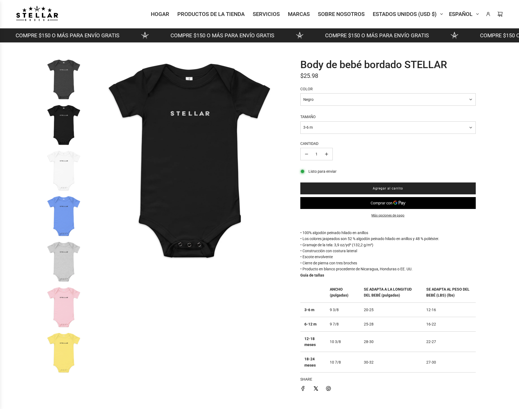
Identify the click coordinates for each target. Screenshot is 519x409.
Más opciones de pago (387, 215)
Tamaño (308, 117)
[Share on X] (316, 389)
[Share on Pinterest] (328, 389)
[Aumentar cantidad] (326, 154)
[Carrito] (500, 14)
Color (306, 89)
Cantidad (309, 143)
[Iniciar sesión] (488, 14)
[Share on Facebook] (303, 389)
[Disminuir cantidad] (306, 154)
